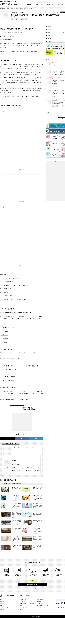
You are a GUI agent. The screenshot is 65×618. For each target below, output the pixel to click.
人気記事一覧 (2, 603)
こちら (16, 358)
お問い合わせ (40, 599)
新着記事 (29, 4)
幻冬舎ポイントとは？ (23, 607)
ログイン (62, 1)
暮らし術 (49, 29)
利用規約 (39, 601)
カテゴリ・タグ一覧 (4, 607)
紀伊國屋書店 (4, 338)
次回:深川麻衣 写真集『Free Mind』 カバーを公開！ (30, 408)
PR (20, 500)
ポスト (63, 12)
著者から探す (61, 4)
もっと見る (61, 109)
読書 (49, 35)
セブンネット (4, 335)
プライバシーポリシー (41, 603)
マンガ (49, 38)
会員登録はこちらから (33, 584)
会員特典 (20, 605)
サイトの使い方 (22, 601)
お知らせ (4, 8)
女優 (25, 19)
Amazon (3, 380)
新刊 (12, 19)
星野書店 (3, 342)
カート (55, 1)
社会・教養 (50, 32)
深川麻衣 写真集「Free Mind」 (12, 8)
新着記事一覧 (2, 601)
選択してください (35, 455)
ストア (1, 611)
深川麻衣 (14, 460)
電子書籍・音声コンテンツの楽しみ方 (26, 603)
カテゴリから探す (50, 4)
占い (61, 115)
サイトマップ (40, 607)
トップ (1, 599)
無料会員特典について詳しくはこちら (32, 588)
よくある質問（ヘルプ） (23, 609)
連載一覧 (2, 605)
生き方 (49, 26)
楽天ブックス (4, 331)
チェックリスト (55, 115)
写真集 (21, 19)
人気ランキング (38, 4)
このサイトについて (23, 599)
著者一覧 (2, 609)
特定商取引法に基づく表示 (42, 605)
